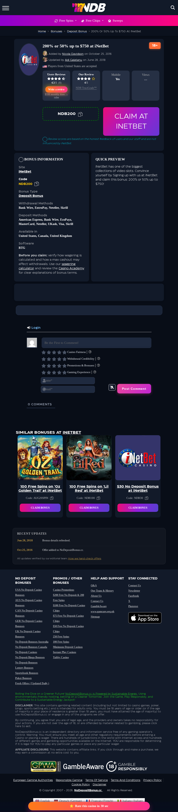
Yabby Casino (61, 657)
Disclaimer (99, 784)
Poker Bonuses (23, 678)
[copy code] (80, 114)
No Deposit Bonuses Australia (31, 641)
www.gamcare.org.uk (102, 611)
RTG (22, 247)
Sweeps (118, 20)
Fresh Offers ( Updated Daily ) (32, 683)
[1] (43, 352)
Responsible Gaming (69, 780)
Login (35, 327)
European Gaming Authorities (33, 780)
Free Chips (93, 20)
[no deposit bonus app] (147, 625)
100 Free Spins (61, 641)
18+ (155, 45)
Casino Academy (71, 268)
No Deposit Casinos (26, 652)
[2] (48, 352)
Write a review (56, 89)
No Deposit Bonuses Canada (31, 647)
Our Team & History (102, 590)
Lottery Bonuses (24, 667)
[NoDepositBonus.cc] (89, 7)
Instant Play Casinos (64, 652)
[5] (64, 352)
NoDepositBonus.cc (78, 693)
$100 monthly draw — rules (56, 96)
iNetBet (25, 171)
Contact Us (97, 601)
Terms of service (96, 780)
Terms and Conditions (125, 780)
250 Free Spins (61, 636)
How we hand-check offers (84, 558)
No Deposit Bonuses (26, 662)
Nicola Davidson (73, 54)
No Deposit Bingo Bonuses (30, 657)
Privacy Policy (152, 780)
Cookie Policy (81, 784)
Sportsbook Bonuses (26, 673)
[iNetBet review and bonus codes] (29, 73)
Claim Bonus (40, 507)
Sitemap (95, 616)
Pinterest (133, 606)
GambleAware (99, 606)
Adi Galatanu (73, 60)
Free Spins (66, 20)
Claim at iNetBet (131, 121)
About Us (96, 595)
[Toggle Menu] (5, 7)
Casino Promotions (63, 589)
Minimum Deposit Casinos (68, 647)
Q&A (94, 585)
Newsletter (134, 590)
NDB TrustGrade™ (86, 87)
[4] (59, 352)
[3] (54, 352)
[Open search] (173, 7)
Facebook (133, 595)
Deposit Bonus (31, 195)
